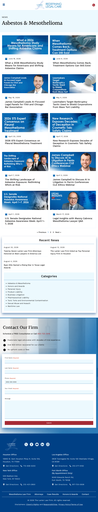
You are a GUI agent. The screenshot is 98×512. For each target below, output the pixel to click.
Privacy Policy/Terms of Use (70, 504)
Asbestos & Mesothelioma (19, 283)
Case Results (53, 494)
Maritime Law (14, 306)
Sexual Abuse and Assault (19, 303)
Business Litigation (16, 295)
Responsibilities (50, 504)
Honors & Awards (70, 494)
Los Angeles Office (60, 455)
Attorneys (39, 494)
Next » (58, 232)
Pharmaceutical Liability (18, 298)
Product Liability (15, 292)
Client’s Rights (32, 504)
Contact (85, 494)
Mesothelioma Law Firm (20, 494)
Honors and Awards (16, 286)
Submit (49, 423)
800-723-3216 (44, 334)
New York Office (10, 470)
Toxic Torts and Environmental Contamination (28, 300)
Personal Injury (14, 289)
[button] (4, 5)
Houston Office (10, 455)
